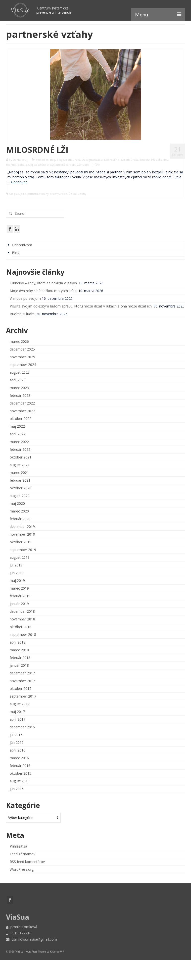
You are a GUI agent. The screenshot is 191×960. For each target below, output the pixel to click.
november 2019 (22, 534)
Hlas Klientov (159, 159)
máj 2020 (17, 503)
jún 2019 (17, 572)
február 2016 (20, 765)
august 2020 (20, 495)
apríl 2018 (17, 642)
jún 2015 (17, 788)
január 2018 (19, 665)
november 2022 (22, 410)
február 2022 (20, 449)
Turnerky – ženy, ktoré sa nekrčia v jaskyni (44, 283)
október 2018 (20, 626)
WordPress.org (22, 869)
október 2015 (20, 773)
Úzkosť (72, 194)
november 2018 (22, 619)
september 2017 (23, 696)
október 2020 (20, 488)
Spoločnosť (41, 164)
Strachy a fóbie (58, 194)
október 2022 (20, 418)
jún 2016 (17, 742)
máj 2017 (17, 711)
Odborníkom (22, 245)
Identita (11, 164)
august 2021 (20, 464)
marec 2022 (19, 441)
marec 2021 (19, 472)
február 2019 (20, 596)
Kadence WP (57, 951)
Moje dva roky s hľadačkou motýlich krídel (43, 290)
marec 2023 (19, 387)
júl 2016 (16, 734)
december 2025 (22, 349)
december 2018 (22, 611)
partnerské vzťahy (37, 194)
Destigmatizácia (92, 159)
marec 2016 (19, 758)
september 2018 (23, 634)
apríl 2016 (17, 750)
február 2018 (20, 657)
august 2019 (20, 557)
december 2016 (22, 727)
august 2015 (20, 781)
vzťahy (82, 194)
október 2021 (20, 457)
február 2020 (20, 518)
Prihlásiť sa (18, 846)
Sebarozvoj (25, 164)
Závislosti (83, 164)
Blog (52, 159)
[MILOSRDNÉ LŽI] (95, 94)
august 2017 (20, 704)
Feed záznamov (22, 854)
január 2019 (19, 603)
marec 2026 (19, 341)
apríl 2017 (17, 719)
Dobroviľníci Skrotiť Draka (121, 159)
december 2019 (22, 526)
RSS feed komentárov (27, 861)
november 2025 (22, 356)
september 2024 (23, 364)
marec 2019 (19, 588)
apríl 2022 (17, 434)
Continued (19, 182)
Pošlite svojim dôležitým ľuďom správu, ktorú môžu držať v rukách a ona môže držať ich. (81, 306)
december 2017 (22, 673)
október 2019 (20, 542)
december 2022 (22, 403)
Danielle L (19, 159)
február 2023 (20, 395)
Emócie (145, 159)
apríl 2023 (17, 380)
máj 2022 (17, 426)
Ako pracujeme (17, 194)
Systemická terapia (62, 164)
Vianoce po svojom (25, 298)
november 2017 (22, 680)
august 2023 (20, 372)
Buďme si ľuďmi (22, 313)
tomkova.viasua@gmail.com (34, 939)
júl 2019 (16, 565)
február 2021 (20, 480)
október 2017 (20, 688)
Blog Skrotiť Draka (68, 159)
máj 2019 (17, 580)
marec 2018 (19, 650)
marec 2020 (19, 511)
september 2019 (23, 549)
